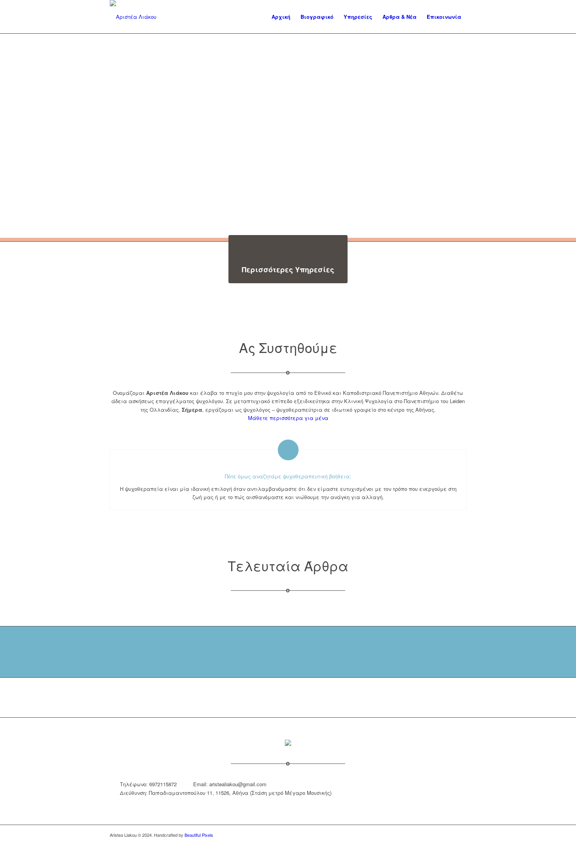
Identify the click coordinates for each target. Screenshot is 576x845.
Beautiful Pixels (199, 835)
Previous (17, 136)
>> (558, 136)
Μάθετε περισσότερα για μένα (288, 418)
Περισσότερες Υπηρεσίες (288, 269)
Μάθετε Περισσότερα (143, 118)
